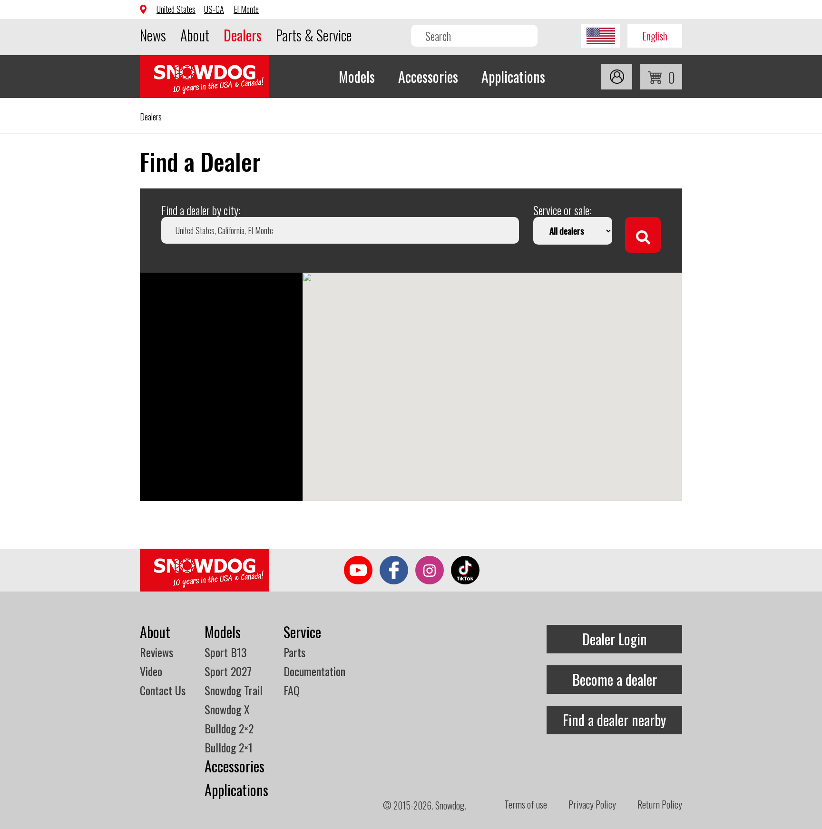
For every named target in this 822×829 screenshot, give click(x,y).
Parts (294, 652)
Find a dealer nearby (614, 719)
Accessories (428, 76)
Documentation (314, 671)
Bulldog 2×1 (229, 747)
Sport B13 (226, 652)
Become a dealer (614, 679)
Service (302, 631)
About (194, 35)
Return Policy (659, 804)
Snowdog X (227, 709)
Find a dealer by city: (201, 209)
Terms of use (525, 804)
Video (151, 671)
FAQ (292, 690)
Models (357, 76)
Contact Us (163, 690)
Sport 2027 (228, 671)
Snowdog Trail (234, 690)
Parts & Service (314, 35)
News (153, 35)
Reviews (156, 652)
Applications (513, 76)
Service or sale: (562, 209)
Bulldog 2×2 (229, 728)
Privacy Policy (592, 804)
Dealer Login (614, 639)
